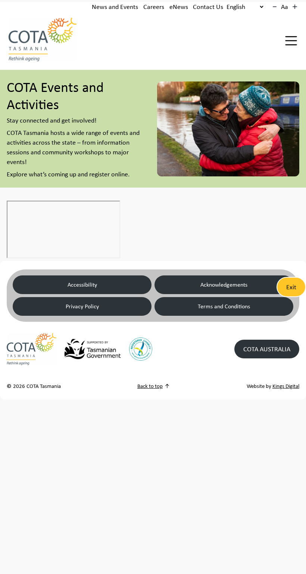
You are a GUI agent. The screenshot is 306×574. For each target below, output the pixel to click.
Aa (284, 6)
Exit (291, 287)
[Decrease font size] (275, 6)
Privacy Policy (82, 306)
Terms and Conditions (224, 306)
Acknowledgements (223, 284)
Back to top (150, 386)
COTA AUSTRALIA (266, 349)
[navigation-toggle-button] (291, 40)
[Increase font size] (294, 6)
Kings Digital (285, 386)
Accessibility (82, 284)
